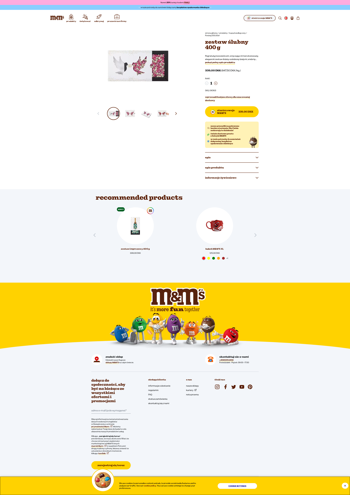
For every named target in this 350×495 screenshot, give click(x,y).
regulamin (153, 390)
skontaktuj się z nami (158, 403)
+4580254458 (226, 360)
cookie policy (150, 486)
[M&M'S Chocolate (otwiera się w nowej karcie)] (250, 387)
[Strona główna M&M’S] (57, 18)
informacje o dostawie (159, 385)
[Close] (345, 486)
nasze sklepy (192, 385)
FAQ (150, 394)
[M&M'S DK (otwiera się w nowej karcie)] (225, 387)
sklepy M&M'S (112, 362)
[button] (113, 113)
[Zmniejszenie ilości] (206, 83)
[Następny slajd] (177, 113)
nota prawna (192, 394)
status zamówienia (157, 399)
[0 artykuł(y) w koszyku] (298, 18)
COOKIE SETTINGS (237, 486)
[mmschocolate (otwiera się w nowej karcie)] (217, 387)
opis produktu (214, 167)
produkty (223, 33)
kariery (189, 390)
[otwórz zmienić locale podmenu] (286, 18)
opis (208, 157)
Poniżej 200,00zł (212, 35)
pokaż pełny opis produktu (220, 62)
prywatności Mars (100, 426)
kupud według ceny (237, 33)
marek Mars (97, 446)
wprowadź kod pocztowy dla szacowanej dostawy (227, 98)
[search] (280, 18)
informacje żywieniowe (221, 177)
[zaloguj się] (292, 18)
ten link (102, 453)
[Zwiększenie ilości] (215, 83)
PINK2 (187, 2)
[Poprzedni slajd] (95, 235)
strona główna (211, 33)
